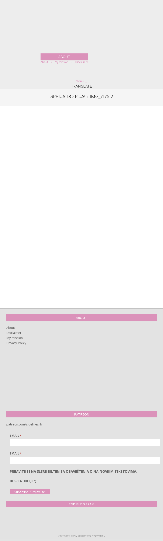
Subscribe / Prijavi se (29, 492)
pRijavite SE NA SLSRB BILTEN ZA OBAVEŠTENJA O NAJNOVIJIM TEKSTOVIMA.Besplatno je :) (73, 476)
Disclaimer (13, 332)
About (10, 327)
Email (15, 435)
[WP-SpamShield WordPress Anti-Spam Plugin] (21, 519)
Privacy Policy (16, 343)
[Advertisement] (81, 141)
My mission (14, 338)
